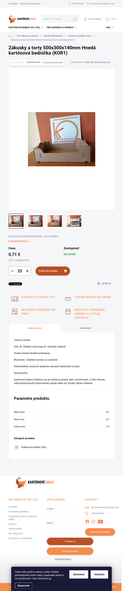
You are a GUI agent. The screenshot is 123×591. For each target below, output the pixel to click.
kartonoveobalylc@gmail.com (105, 507)
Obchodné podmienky (30, 3)
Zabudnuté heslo (63, 559)
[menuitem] (26, 27)
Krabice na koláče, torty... (34, 447)
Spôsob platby (15, 528)
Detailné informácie (18, 241)
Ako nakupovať (16, 533)
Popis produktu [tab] (34, 328)
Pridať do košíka (48, 270)
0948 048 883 (97, 513)
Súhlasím (99, 574)
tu (50, 578)
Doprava (12, 524)
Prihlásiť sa (70, 541)
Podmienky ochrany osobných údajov (23, 518)
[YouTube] (100, 521)
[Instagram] (93, 521)
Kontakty (13, 3)
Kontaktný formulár (100, 532)
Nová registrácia (70, 551)
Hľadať (75, 19)
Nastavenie (24, 585)
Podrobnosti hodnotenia (53, 62)
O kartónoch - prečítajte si (20, 538)
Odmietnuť (78, 574)
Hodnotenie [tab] (85, 328)
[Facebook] (87, 521)
